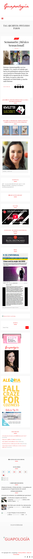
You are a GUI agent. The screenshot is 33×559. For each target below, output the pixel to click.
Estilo (28, 499)
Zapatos (14, 501)
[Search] (27, 327)
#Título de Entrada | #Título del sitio (11, 487)
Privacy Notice (22, 552)
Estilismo (25, 499)
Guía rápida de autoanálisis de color (10, 441)
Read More (6, 86)
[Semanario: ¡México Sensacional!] (16, 58)
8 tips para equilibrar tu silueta (9, 439)
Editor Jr (10, 514)
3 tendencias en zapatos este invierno (17, 497)
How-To (24, 507)
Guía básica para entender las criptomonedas (19, 505)
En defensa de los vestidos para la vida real (11, 443)
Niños (16, 38)
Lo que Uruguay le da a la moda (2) (16, 512)
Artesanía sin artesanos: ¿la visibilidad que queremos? (14, 435)
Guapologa (11, 499)
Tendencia (9, 501)
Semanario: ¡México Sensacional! (16, 43)
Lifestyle (28, 507)
